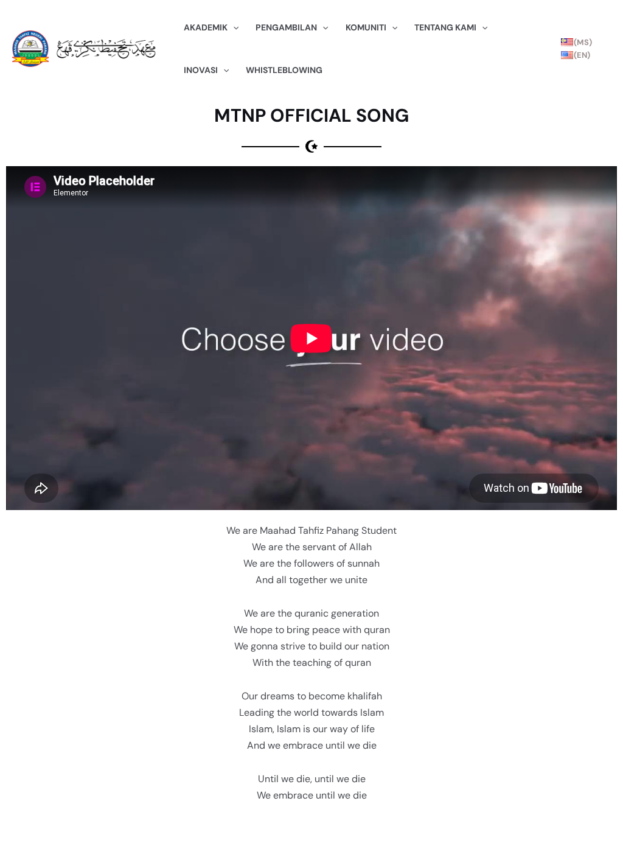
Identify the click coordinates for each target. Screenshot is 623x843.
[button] (233, 27)
